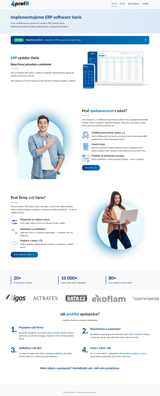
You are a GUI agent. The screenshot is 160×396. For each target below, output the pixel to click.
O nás (122, 4)
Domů (114, 4)
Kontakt (146, 4)
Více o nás (89, 168)
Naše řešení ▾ (133, 4)
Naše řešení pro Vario (22, 255)
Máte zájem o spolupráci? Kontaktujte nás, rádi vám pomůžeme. (80, 368)
